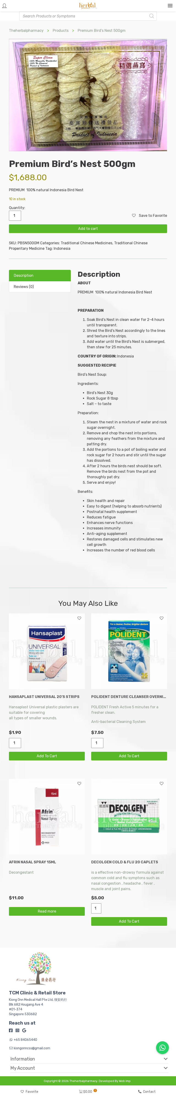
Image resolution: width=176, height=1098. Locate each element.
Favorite (32, 1092)
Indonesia (62, 248)
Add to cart (88, 228)
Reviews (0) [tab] (24, 287)
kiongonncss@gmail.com (32, 1048)
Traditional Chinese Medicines (86, 243)
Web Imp (125, 1081)
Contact (149, 1092)
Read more (47, 911)
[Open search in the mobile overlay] (88, 16)
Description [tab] (23, 275)
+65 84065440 (25, 1040)
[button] (86, 1058)
